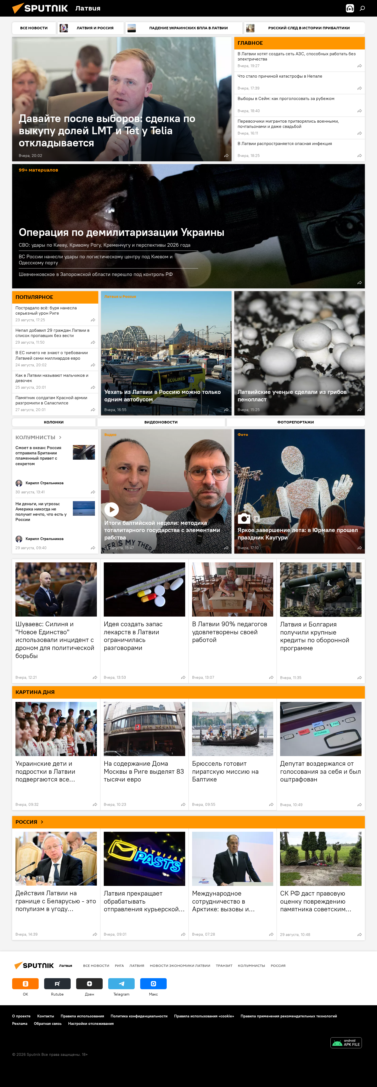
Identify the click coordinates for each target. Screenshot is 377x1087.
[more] (226, 155)
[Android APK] (346, 1043)
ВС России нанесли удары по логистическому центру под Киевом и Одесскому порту (95, 259)
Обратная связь (48, 1023)
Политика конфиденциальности (139, 1016)
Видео (110, 435)
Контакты (45, 1016)
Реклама (19, 1023)
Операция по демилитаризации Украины (121, 232)
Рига (119, 965)
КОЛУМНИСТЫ (35, 437)
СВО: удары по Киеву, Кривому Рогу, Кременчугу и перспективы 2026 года (104, 245)
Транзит (224, 965)
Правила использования (82, 1016)
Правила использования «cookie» (204, 1016)
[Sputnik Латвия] (42, 15)
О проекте (21, 1016)
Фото (243, 435)
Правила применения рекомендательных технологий (289, 1016)
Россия (278, 965)
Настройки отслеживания (91, 1023)
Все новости (96, 965)
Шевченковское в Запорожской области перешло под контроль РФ (96, 274)
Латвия (136, 965)
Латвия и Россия (120, 296)
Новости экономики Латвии (180, 965)
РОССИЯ (26, 822)
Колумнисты (251, 965)
